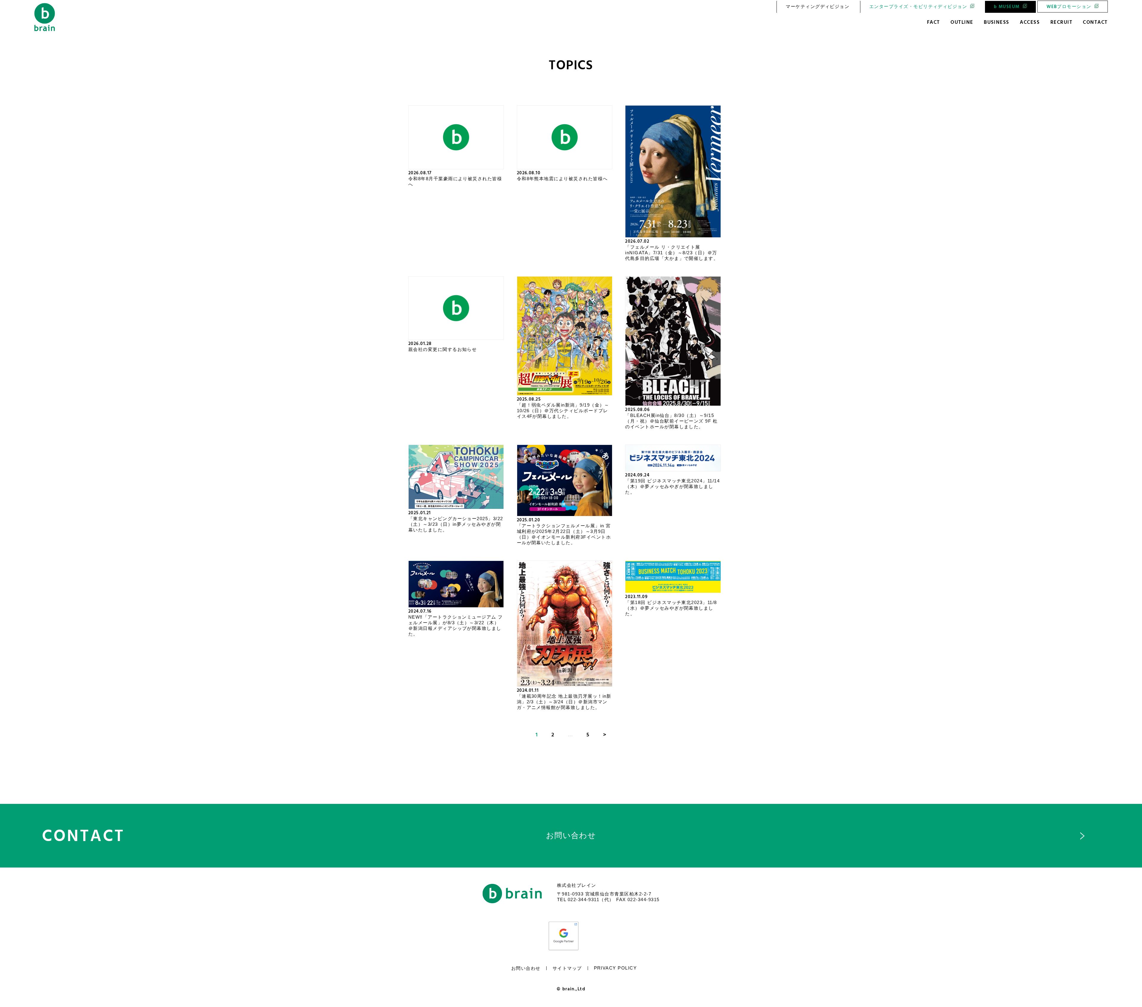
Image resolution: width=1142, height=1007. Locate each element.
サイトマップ (567, 968)
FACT (933, 22)
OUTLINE (961, 22)
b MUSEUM (1007, 7)
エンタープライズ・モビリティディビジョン (918, 7)
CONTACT (1095, 22)
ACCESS (1030, 22)
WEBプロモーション (1069, 7)
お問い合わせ (526, 968)
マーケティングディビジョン (817, 7)
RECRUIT (1061, 22)
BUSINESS (996, 22)
